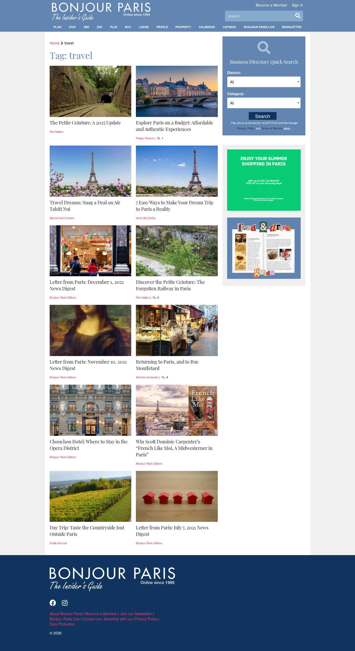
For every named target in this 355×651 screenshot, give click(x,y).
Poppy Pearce (145, 138)
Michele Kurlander (147, 377)
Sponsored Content (62, 218)
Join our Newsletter (136, 613)
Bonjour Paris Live (259, 27)
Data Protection (62, 624)
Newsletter (291, 27)
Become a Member (271, 5)
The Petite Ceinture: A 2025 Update (85, 123)
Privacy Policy (246, 128)
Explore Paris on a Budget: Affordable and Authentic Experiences (174, 126)
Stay (72, 27)
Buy (128, 27)
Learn (144, 27)
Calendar (207, 27)
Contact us (91, 618)
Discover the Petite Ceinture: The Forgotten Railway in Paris (170, 285)
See (86, 27)
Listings (229, 27)
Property (183, 27)
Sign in (297, 5)
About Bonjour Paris (66, 613)
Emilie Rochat (58, 543)
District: (234, 72)
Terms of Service (272, 128)
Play (113, 27)
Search (262, 116)
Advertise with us (118, 618)
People (162, 27)
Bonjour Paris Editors (63, 297)
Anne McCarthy (146, 218)
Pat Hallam (56, 132)
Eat (99, 27)
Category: (236, 93)
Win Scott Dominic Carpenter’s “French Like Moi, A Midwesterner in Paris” (174, 448)
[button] (91, 123)
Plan (57, 27)
